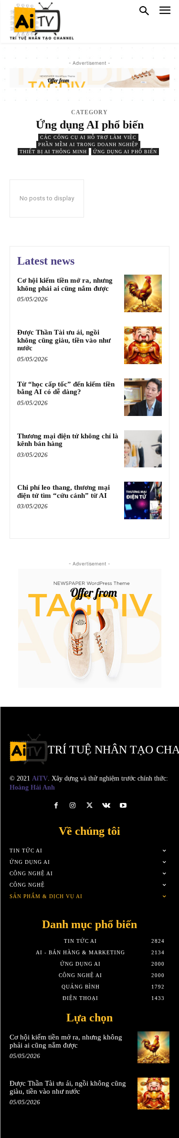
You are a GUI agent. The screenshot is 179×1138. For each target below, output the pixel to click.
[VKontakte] (106, 805)
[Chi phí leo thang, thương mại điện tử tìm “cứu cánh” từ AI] (143, 500)
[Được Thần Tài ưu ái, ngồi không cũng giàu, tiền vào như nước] (143, 345)
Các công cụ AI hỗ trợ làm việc (88, 137)
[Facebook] (56, 805)
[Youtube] (123, 805)
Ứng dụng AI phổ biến (125, 151)
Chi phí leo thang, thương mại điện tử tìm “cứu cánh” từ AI (63, 491)
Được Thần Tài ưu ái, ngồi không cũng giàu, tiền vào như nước (64, 340)
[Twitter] (89, 805)
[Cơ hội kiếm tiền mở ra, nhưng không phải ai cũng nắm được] (143, 293)
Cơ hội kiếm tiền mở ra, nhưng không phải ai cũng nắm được (65, 284)
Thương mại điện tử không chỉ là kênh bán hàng (67, 440)
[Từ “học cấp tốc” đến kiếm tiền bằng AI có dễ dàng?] (143, 397)
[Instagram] (73, 805)
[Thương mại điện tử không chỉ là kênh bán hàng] (143, 449)
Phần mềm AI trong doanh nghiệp (88, 144)
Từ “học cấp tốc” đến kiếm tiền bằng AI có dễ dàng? (66, 388)
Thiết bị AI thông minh (53, 151)
